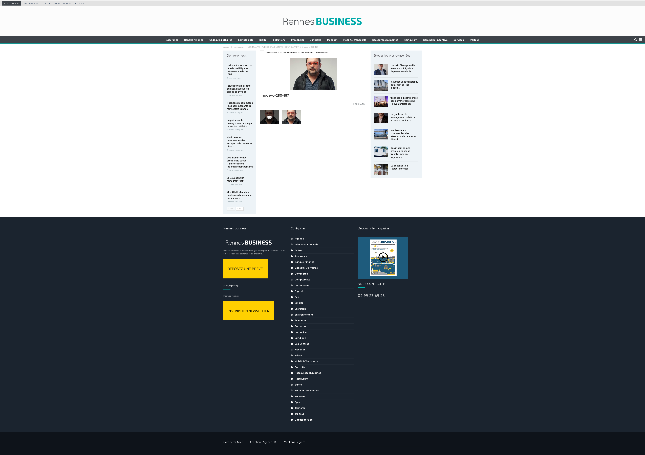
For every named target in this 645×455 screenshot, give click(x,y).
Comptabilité (245, 39)
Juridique (315, 39)
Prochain (358, 104)
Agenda (299, 238)
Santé (298, 384)
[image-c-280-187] (291, 117)
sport (298, 402)
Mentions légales (294, 442)
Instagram (79, 3)
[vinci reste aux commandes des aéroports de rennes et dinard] (381, 134)
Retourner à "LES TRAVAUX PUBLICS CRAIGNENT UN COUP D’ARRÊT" (296, 53)
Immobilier (297, 39)
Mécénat (332, 39)
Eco (297, 297)
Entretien (300, 308)
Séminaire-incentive (435, 39)
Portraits (300, 367)
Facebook (46, 3)
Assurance (172, 39)
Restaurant (410, 39)
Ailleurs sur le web (306, 244)
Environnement (304, 314)
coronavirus (302, 285)
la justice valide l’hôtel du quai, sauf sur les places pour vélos (239, 88)
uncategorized (304, 419)
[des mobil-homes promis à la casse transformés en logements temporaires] (381, 152)
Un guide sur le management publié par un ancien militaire (404, 117)
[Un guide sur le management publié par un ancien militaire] (381, 118)
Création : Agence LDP (263, 442)
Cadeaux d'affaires (306, 267)
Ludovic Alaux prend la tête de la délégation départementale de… (403, 68)
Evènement (301, 320)
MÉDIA (298, 355)
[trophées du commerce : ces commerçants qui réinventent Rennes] (381, 101)
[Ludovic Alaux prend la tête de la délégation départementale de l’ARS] (381, 69)
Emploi (299, 302)
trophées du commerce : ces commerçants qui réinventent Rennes (404, 101)
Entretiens (279, 39)
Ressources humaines (385, 39)
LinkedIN (67, 3)
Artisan (299, 250)
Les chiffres (302, 343)
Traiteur (474, 39)
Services (459, 39)
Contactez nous (31, 3)
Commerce (301, 273)
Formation (301, 326)
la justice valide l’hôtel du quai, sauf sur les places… (404, 84)
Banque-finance (193, 39)
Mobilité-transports (354, 39)
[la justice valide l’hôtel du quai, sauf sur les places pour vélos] (381, 85)
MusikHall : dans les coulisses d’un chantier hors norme (239, 195)
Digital (263, 39)
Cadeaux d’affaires (220, 39)
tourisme (300, 408)
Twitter (57, 3)
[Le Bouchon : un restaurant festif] (381, 169)
